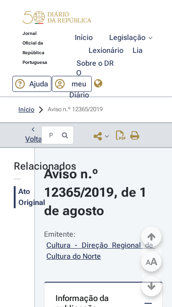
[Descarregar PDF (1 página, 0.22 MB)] (121, 136)
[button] (56, 19)
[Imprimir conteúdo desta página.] (135, 136)
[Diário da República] (56, 19)
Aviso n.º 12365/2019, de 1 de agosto (97, 192)
